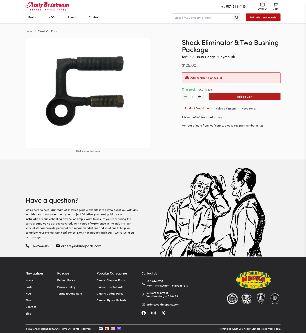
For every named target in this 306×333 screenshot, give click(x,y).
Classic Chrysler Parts (111, 280)
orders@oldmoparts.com (81, 245)
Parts (32, 17)
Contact (94, 17)
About (71, 17)
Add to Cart (245, 96)
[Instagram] (153, 313)
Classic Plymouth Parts (111, 300)
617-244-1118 (40, 245)
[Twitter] (163, 313)
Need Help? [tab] (249, 108)
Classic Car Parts (47, 31)
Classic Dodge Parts (110, 293)
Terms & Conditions (69, 293)
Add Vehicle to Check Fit (206, 78)
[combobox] (206, 17)
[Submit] (236, 17)
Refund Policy (66, 280)
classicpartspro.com (268, 328)
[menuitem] (32, 17)
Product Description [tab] (197, 108)
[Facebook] (143, 313)
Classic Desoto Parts (110, 287)
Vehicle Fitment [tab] (226, 108)
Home (29, 31)
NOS (52, 17)
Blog (29, 313)
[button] (88, 93)
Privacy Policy (66, 287)
